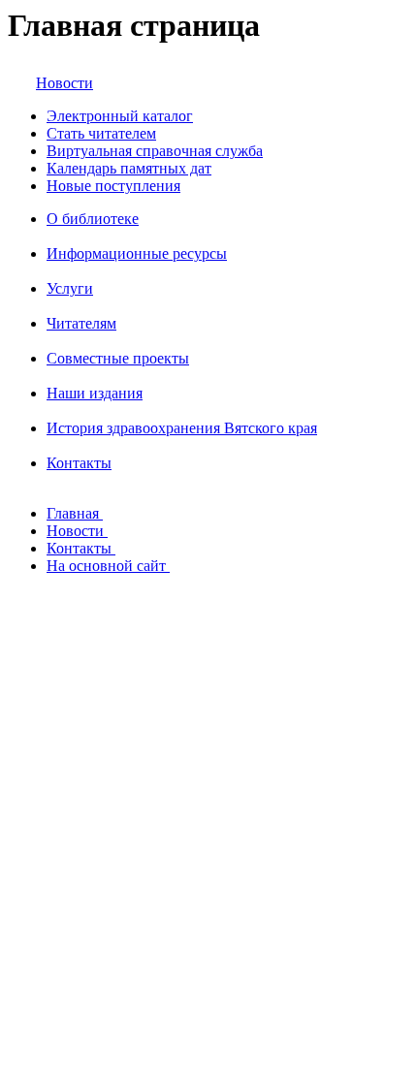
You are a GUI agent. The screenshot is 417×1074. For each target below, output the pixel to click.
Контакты (79, 463)
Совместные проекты (118, 358)
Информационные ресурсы (137, 253)
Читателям (81, 323)
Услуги (70, 288)
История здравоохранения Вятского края (182, 428)
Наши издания (95, 393)
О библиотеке (93, 218)
